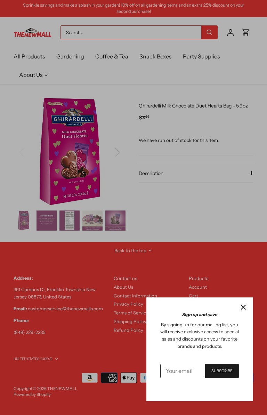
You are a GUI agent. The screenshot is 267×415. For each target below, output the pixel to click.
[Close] (243, 307)
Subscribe (222, 370)
